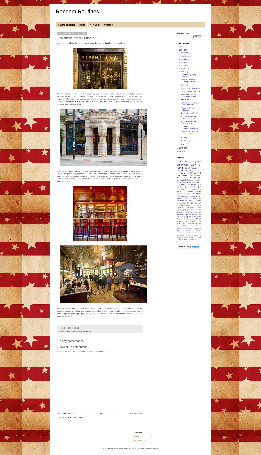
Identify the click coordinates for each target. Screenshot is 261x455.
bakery (195, 198)
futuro (193, 232)
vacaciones (194, 210)
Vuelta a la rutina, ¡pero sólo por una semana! (190, 95)
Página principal (66, 25)
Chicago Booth (192, 180)
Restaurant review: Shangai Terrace (188, 81)
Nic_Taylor (132, 448)
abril (183, 72)
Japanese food (194, 226)
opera (190, 223)
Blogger (156, 448)
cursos (188, 194)
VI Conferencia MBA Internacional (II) (188, 117)
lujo (198, 232)
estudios (190, 192)
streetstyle (180, 200)
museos (179, 235)
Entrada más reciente (66, 414)
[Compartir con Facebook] (75, 328)
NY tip (179, 192)
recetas (194, 189)
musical (196, 235)
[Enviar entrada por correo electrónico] (63, 328)
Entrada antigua (136, 414)
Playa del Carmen (191, 212)
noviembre (185, 56)
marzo (183, 138)
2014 (181, 50)
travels (193, 187)
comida (74, 331)
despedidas (190, 207)
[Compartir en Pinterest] (78, 328)
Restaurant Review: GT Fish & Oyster (189, 133)
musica (188, 235)
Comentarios (141, 441)
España (180, 187)
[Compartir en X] (73, 328)
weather (191, 239)
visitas (190, 200)
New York (95, 25)
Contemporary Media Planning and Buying (189, 127)
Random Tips (182, 198)
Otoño (187, 221)
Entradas (139, 437)
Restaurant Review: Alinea (190, 88)
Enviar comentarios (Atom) (77, 418)
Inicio (102, 414)
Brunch (194, 185)
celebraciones (182, 189)
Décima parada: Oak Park (190, 91)
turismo (184, 173)
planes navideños (189, 237)
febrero (184, 141)
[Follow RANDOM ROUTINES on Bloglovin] (188, 248)
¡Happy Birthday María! (189, 113)
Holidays (192, 178)
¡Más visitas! (185, 100)
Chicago (108, 25)
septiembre (185, 62)
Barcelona (184, 196)
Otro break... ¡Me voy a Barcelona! (189, 76)
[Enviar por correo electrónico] (67, 328)
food (183, 223)
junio (183, 66)
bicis (193, 221)
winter (179, 182)
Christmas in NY (192, 219)
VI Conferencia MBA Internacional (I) (188, 122)
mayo (183, 69)
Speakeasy (188, 228)
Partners (198, 194)
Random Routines (77, 11)
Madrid (179, 221)
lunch (199, 207)
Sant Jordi (184, 85)
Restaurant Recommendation (187, 214)
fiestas (198, 182)
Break (179, 226)
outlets (179, 237)
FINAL (185, 226)
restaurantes (87, 331)
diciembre (185, 53)
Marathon (180, 228)
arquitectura (194, 196)
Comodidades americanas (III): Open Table (190, 104)
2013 (181, 148)
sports (197, 223)
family (189, 182)
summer (180, 180)
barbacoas (188, 230)
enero (183, 144)
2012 (181, 151)
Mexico (179, 212)
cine (178, 217)
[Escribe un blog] (70, 328)
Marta (82, 25)
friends (79, 331)
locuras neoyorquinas (184, 205)
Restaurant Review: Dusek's (188, 109)
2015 (181, 47)
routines (184, 175)
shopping (183, 210)
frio (187, 232)
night (183, 185)
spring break (188, 217)
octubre (184, 59)
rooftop (184, 239)
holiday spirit (194, 203)
